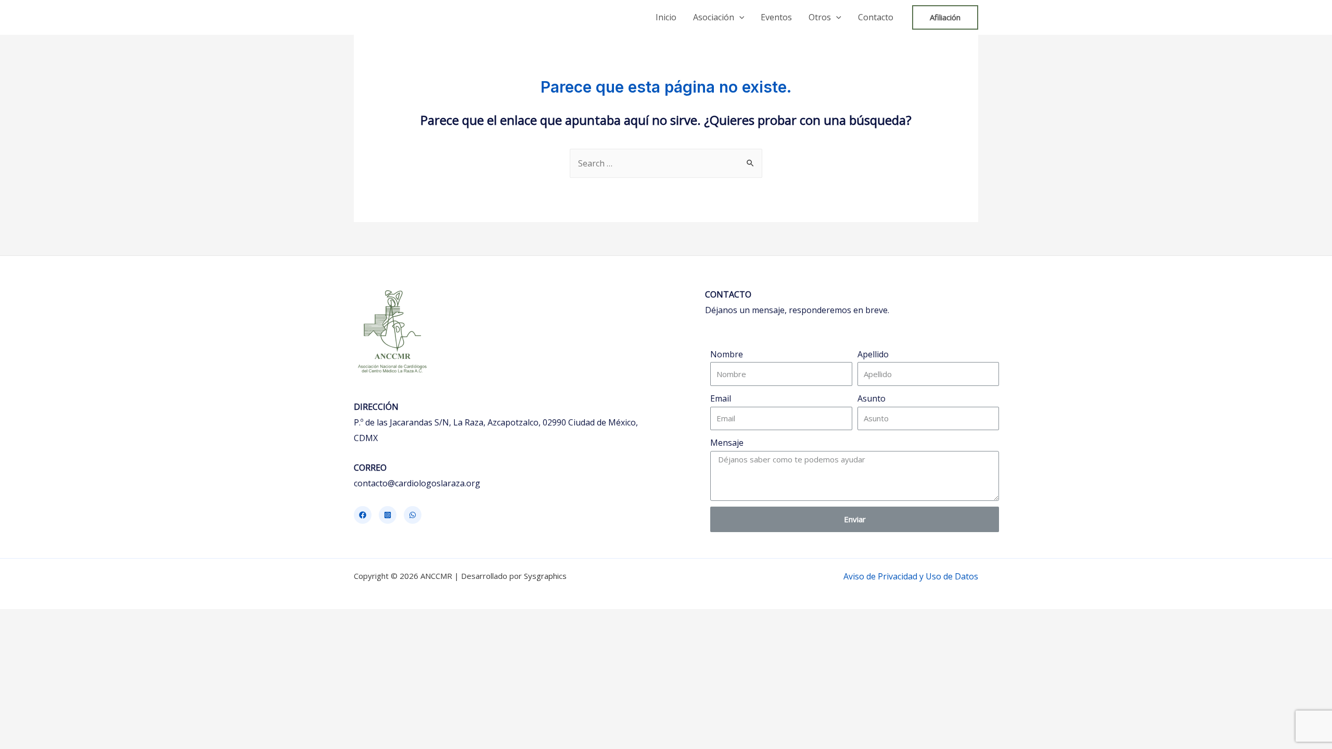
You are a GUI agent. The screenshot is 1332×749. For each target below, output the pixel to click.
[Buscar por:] (666, 163)
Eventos (776, 17)
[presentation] (739, 17)
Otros (820, 17)
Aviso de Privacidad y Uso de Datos (910, 576)
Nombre (726, 354)
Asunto (871, 398)
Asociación (713, 17)
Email (720, 398)
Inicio (666, 17)
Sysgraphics (545, 576)
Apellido (873, 354)
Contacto (875, 17)
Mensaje (727, 442)
